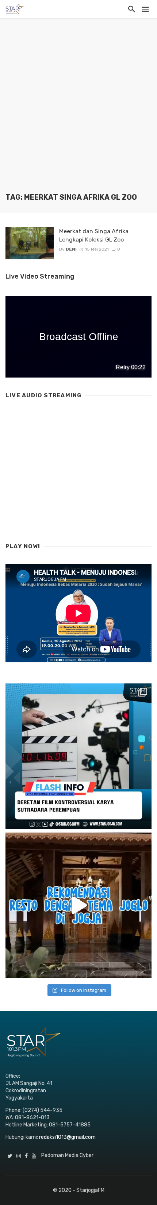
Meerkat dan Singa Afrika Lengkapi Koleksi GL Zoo (94, 235)
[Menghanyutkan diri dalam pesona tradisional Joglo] (78, 905)
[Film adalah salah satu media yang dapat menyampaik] (78, 756)
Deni (71, 249)
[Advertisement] (78, 111)
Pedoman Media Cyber (67, 1155)
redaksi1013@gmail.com (67, 1137)
